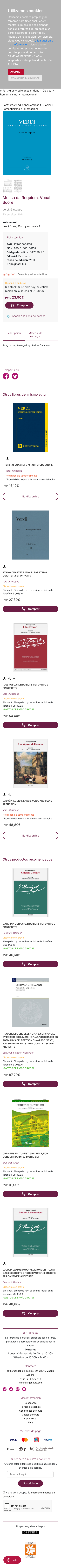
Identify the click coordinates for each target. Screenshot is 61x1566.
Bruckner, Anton (11, 1162)
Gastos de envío (30, 1414)
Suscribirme (30, 1483)
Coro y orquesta (28, 226)
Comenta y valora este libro (32, 274)
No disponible (30, 496)
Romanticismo (8, 94)
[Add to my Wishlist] (8, 316)
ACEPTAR (15, 71)
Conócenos (30, 1402)
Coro (13, 226)
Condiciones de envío (30, 1410)
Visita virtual (30, 1418)
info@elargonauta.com (30, 1382)
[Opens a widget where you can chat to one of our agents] (12, 1560)
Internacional (29, 94)
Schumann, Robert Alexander (18, 1052)
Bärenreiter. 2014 (13, 214)
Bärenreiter (25, 256)
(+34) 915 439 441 (30, 1378)
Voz (5, 226)
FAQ (30, 1422)
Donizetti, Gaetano (12, 932)
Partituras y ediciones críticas (20, 90)
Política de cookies (31, 1406)
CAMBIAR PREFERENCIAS (25, 77)
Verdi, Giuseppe (14, 470)
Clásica (46, 90)
